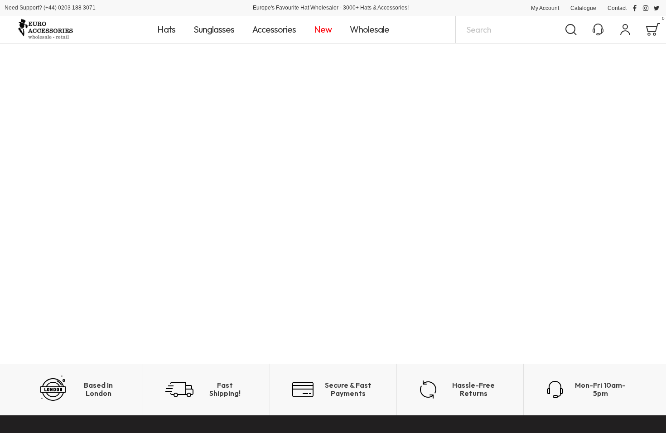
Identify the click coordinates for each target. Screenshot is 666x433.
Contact (617, 8)
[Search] (570, 29)
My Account (545, 8)
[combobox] (519, 29)
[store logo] (45, 29)
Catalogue (583, 8)
